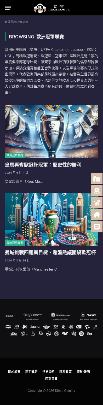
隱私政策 (65, 372)
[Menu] (8, 7)
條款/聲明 (83, 372)
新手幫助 (31, 372)
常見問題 (48, 372)
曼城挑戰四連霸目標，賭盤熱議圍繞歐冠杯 (50, 252)
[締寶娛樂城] (51, 8)
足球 (8, 22)
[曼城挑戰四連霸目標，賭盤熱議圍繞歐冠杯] (51, 219)
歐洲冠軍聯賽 (15, 155)
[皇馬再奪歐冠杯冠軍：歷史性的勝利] (51, 131)
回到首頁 (51, 379)
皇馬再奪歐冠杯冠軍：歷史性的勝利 (43, 165)
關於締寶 (14, 372)
